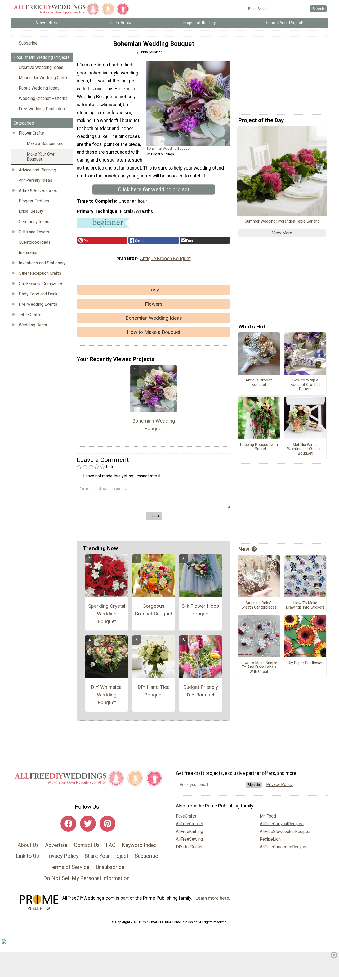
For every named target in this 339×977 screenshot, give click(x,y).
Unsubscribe (110, 867)
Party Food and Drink (38, 293)
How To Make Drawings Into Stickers (305, 605)
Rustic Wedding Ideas (39, 88)
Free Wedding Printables (42, 108)
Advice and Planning (37, 169)
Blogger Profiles (34, 200)
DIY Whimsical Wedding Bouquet (107, 694)
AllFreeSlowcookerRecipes (285, 831)
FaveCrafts (186, 816)
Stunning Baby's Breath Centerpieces (259, 605)
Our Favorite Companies (41, 283)
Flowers (154, 304)
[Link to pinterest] (107, 824)
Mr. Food (268, 816)
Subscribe (28, 43)
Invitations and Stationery (42, 262)
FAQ (110, 845)
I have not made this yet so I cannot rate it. (122, 475)
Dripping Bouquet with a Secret (259, 447)
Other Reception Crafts (40, 273)
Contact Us (87, 845)
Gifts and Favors (34, 231)
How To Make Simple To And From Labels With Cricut (259, 667)
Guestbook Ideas (35, 242)
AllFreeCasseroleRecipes (283, 846)
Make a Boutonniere (45, 143)
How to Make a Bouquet (153, 332)
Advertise (56, 845)
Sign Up (254, 785)
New (243, 549)
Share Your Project (106, 856)
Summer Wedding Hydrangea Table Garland (282, 221)
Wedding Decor (33, 324)
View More (282, 233)
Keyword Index (139, 845)
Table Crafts (30, 314)
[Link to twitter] (88, 824)
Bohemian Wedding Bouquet (153, 425)
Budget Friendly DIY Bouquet (200, 691)
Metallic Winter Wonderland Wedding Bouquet (305, 449)
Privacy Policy (61, 856)
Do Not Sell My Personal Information (86, 878)
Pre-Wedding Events (38, 304)
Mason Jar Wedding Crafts (43, 77)
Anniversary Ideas (35, 180)
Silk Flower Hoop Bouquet (200, 610)
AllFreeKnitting (189, 831)
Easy (153, 290)
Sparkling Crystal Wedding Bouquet (106, 613)
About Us (28, 845)
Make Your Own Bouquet (41, 157)
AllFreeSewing (189, 839)
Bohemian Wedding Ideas (154, 318)
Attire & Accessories (38, 190)
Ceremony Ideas (34, 221)
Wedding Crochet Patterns (43, 98)
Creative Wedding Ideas (41, 67)
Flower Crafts (31, 133)
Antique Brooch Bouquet (165, 258)
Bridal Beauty (31, 211)
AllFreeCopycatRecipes (282, 823)
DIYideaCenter (189, 846)
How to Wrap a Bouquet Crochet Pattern (305, 384)
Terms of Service (69, 867)
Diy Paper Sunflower (305, 663)
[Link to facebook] (68, 824)
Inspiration (28, 252)
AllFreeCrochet (189, 823)
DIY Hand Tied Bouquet (153, 691)
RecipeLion (270, 839)
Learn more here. (212, 898)
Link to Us (27, 856)
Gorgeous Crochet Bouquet (153, 610)
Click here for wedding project (153, 189)
